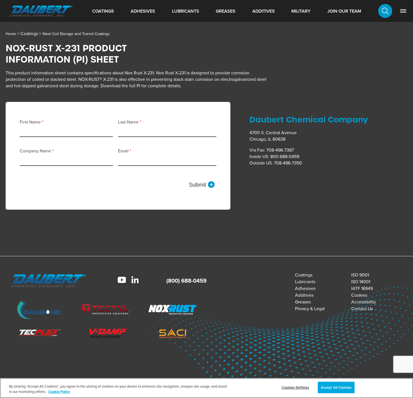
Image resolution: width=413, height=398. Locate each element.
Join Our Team (344, 11)
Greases (225, 11)
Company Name (36, 151)
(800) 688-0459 (186, 280)
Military (300, 11)
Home (11, 34)
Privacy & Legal (310, 308)
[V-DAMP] (106, 334)
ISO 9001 (360, 275)
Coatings (103, 11)
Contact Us (362, 308)
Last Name (129, 122)
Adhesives (143, 11)
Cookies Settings (295, 387)
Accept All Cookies (336, 387)
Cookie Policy (59, 392)
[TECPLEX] (39, 334)
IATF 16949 (362, 288)
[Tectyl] (106, 310)
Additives (263, 11)
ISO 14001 (360, 281)
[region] (206, 388)
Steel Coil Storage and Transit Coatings (76, 34)
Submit (197, 185)
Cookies (359, 295)
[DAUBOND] (39, 310)
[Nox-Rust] (173, 310)
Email (124, 151)
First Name (31, 122)
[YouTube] (122, 281)
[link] (403, 11)
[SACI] (173, 334)
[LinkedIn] (135, 280)
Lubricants (185, 11)
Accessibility (363, 302)
